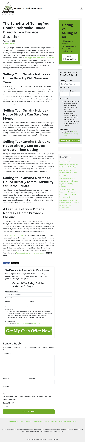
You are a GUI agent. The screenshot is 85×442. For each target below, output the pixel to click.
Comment (7, 353)
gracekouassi (10, 43)
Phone (8, 301)
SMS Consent (9, 309)
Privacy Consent (10, 321)
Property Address (12, 291)
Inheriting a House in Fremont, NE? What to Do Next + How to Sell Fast (68, 164)
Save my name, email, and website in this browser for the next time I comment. (27, 398)
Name (6, 379)
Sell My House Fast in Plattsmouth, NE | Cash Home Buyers (68, 172)
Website (6, 386)
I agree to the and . (24, 323)
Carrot (56, 439)
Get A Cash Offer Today (16, 421)
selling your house (16, 235)
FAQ (45, 421)
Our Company (52, 421)
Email (32, 301)
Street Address (10, 298)
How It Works (38, 421)
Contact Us (28, 421)
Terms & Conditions (22, 323)
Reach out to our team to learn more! (30, 253)
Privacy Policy (36, 323)
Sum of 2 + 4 (8, 403)
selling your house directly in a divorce (39, 58)
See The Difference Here (69, 57)
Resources (62, 421)
